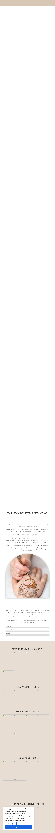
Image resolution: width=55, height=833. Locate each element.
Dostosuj (10, 824)
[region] (18, 818)
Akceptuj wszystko (18, 827)
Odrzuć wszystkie (24, 824)
